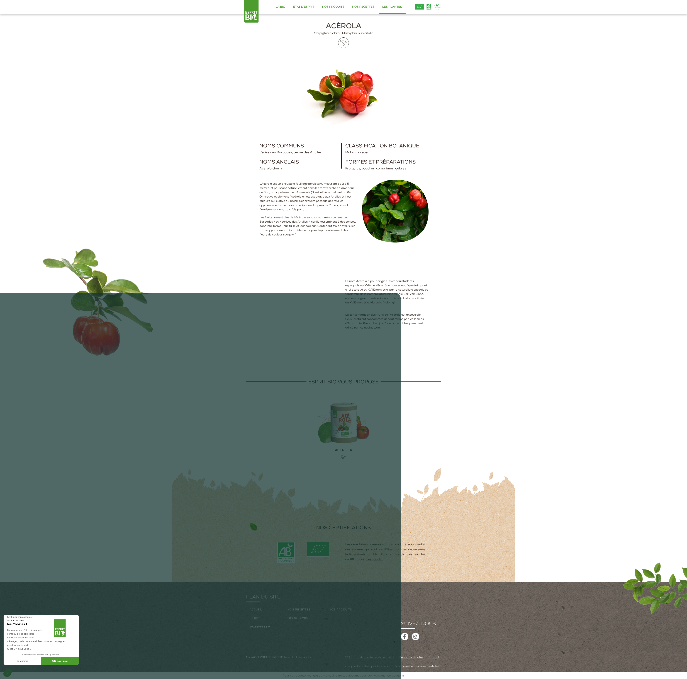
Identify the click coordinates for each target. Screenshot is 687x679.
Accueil (256, 609)
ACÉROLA (343, 450)
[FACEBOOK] (404, 636)
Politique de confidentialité (374, 657)
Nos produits (333, 7)
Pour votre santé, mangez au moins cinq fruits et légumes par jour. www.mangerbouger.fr (343, 675)
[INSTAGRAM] (415, 636)
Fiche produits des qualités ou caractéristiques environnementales (391, 666)
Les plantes (392, 7)
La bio (280, 7)
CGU (348, 657)
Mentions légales (411, 657)
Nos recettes (363, 7)
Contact (433, 657)
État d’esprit (303, 7)
